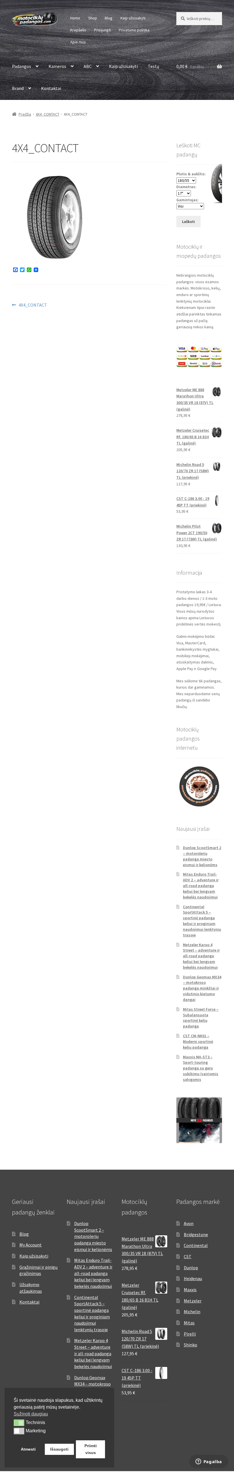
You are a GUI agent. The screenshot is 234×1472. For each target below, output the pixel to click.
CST (187, 1256)
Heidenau (193, 1278)
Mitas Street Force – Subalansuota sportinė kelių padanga (201, 1018)
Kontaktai (51, 88)
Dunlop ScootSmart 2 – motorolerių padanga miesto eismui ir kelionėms (202, 856)
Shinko (190, 1345)
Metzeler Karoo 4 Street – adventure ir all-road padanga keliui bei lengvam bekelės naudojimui (201, 956)
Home (75, 18)
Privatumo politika (134, 30)
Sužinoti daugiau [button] (31, 1413)
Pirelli (190, 1334)
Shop (92, 18)
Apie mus (78, 42)
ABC (88, 66)
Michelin (192, 1311)
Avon (188, 1223)
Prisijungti (102, 30)
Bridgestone (196, 1234)
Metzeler (192, 1301)
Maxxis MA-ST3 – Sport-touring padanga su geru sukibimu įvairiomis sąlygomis (200, 1068)
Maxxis (190, 1289)
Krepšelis (78, 30)
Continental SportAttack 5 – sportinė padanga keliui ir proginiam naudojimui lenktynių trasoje (202, 921)
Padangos (21, 66)
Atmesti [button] (28, 1449)
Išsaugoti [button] (59, 1449)
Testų (153, 66)
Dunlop (191, 1267)
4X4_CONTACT (47, 114)
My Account (30, 1245)
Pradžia (25, 114)
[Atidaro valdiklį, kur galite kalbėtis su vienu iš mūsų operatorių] (208, 1462)
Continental (196, 1245)
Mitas (189, 1323)
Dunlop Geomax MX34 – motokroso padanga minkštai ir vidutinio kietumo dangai (202, 988)
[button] (19, 1422)
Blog (108, 18)
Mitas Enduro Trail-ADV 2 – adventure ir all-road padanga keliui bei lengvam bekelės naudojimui (201, 885)
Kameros (57, 66)
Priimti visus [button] (90, 1449)
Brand (18, 88)
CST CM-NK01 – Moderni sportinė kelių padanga (198, 1041)
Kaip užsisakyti (133, 18)
